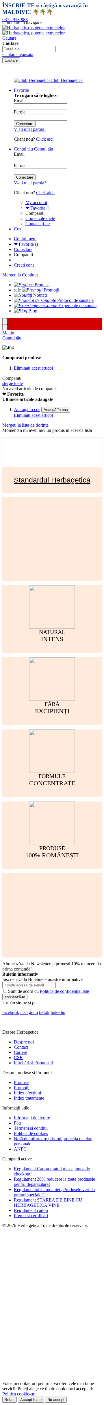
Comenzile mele (40, 218)
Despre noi (24, 1041)
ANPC (20, 1149)
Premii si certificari (31, 1215)
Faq (17, 1122)
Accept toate (31, 1399)
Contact (21, 1047)
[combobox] (29, 49)
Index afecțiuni (27, 1092)
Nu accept (55, 1399)
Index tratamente (29, 1098)
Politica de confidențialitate (64, 991)
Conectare (23, 249)
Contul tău (11, 337)
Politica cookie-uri (19, 1393)
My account (36, 202)
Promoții (21, 1087)
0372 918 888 (15, 19)
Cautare (9, 38)
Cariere (20, 1052)
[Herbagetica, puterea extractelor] (33, 30)
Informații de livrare (32, 1117)
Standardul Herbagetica (52, 480)
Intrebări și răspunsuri (33, 1062)
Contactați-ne (37, 223)
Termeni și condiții (31, 1128)
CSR (18, 1057)
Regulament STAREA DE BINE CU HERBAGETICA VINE (48, 1202)
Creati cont (24, 265)
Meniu (8, 332)
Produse (21, 1082)
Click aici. (45, 139)
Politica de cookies (31, 1133)
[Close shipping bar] (4, 327)
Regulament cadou (31, 1210)
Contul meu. (25, 238)
